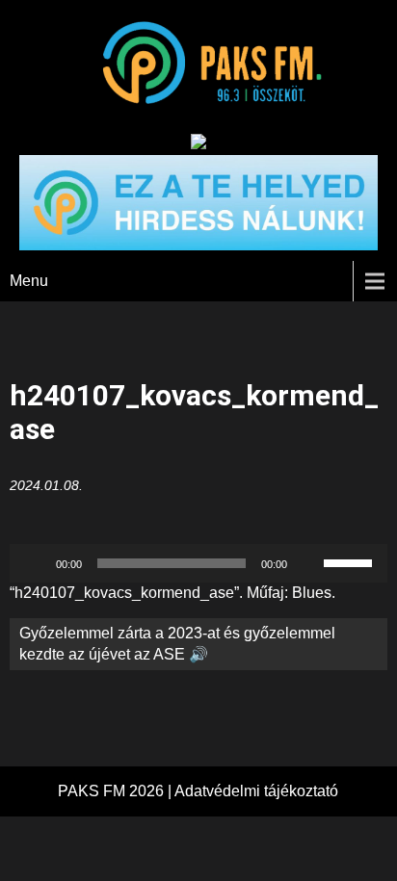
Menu (29, 280)
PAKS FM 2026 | (116, 791)
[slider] (351, 561)
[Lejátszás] (34, 563)
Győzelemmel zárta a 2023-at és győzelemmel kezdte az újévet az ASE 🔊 (177, 643)
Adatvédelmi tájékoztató (256, 791)
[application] (198, 563)
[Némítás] (308, 563)
